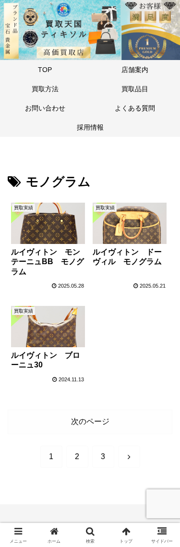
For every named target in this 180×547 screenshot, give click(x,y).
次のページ (90, 421)
